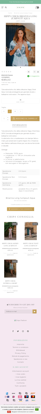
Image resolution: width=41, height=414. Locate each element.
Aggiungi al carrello (26, 118)
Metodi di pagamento (20, 356)
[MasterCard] (32, 396)
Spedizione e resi (20, 359)
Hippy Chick (20, 21)
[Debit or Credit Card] (20, 393)
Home (10, 13)
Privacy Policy (20, 353)
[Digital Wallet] (26, 393)
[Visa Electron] (26, 400)
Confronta (20, 383)
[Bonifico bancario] (13, 393)
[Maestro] (26, 396)
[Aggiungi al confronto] (38, 71)
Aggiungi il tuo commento (21, 209)
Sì (37, 409)
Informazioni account (20, 371)
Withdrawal (20, 350)
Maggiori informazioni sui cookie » (23, 412)
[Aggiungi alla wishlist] (34, 71)
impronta (20, 344)
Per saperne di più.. (24, 94)
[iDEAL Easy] (13, 396)
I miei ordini (20, 374)
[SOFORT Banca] (32, 393)
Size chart (20, 102)
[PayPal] (7, 400)
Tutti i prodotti (20, 386)
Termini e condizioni (20, 347)
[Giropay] (7, 396)
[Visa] (20, 400)
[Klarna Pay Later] (20, 396)
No (9, 412)
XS (4, 111)
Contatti (20, 362)
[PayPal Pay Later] (14, 400)
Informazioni (19, 125)
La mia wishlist (20, 380)
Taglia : (4, 107)
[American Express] (7, 393)
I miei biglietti (20, 377)
